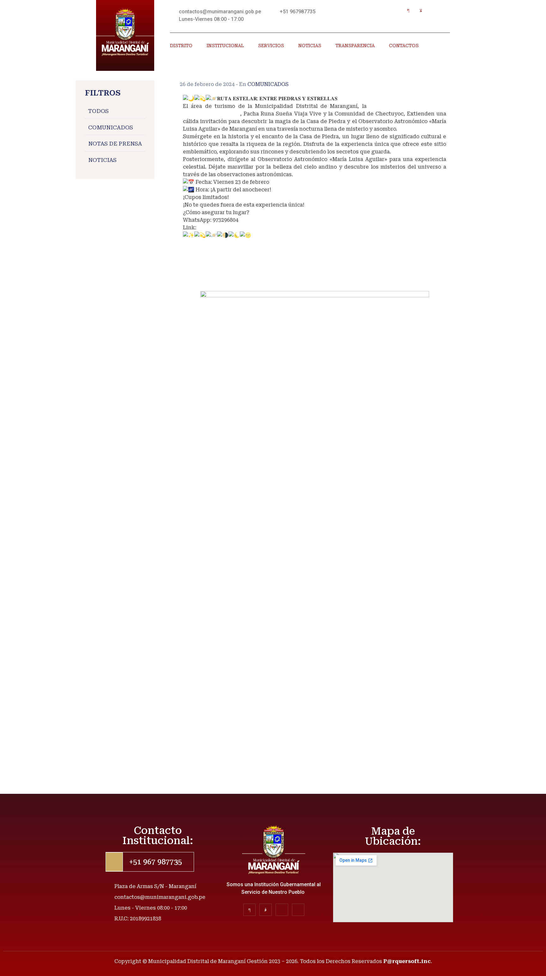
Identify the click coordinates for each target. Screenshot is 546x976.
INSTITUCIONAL (225, 45)
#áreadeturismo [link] (204, 250)
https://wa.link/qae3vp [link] (227, 228)
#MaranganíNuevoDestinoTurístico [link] (229, 243)
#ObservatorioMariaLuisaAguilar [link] (226, 266)
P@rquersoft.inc (407, 961)
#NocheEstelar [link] (202, 273)
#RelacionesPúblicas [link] (210, 281)
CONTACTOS (404, 45)
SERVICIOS (271, 45)
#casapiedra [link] (199, 258)
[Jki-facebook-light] (408, 10)
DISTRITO (181, 45)
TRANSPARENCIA (355, 45)
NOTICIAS (309, 45)
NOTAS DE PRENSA (115, 144)
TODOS (98, 111)
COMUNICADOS (110, 127)
